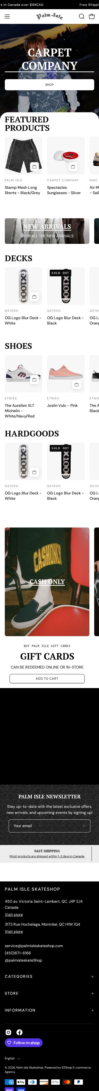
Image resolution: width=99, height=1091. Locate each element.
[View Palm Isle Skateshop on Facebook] (19, 1032)
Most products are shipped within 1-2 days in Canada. (47, 856)
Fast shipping (47, 851)
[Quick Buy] (34, 166)
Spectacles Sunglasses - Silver (64, 190)
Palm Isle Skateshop (29, 1068)
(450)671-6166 (18, 953)
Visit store (14, 914)
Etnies (11, 398)
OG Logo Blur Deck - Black (65, 320)
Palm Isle (14, 180)
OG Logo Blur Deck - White (23, 320)
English (10, 1058)
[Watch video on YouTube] (49, 736)
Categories (19, 976)
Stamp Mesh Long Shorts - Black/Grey (22, 190)
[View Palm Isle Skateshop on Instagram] (8, 1032)
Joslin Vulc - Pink (62, 405)
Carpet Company (63, 180)
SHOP (49, 78)
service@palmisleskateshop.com (34, 945)
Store (12, 993)
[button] (81, 16)
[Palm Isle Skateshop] (49, 16)
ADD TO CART (47, 678)
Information (20, 1010)
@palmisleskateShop (23, 960)
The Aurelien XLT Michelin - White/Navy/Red (20, 411)
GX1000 (12, 311)
